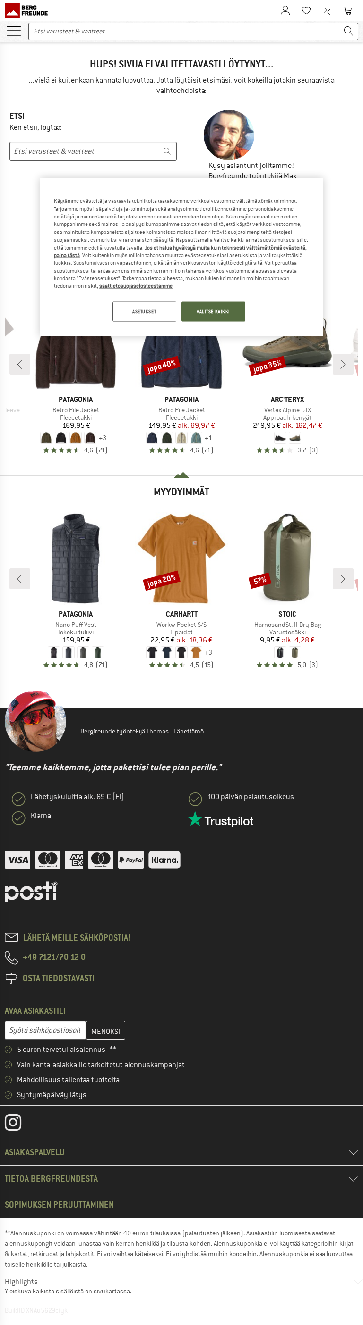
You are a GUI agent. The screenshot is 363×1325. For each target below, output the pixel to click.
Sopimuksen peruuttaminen (59, 1204)
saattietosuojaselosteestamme (136, 286)
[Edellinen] (19, 364)
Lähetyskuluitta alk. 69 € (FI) (77, 796)
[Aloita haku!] (348, 31)
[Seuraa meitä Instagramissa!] (20, 1124)
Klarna (41, 815)
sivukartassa (112, 1291)
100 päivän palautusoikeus (250, 796)
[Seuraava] (343, 364)
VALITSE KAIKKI (213, 311)
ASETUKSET (144, 311)
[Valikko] (13, 30)
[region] (181, 257)
